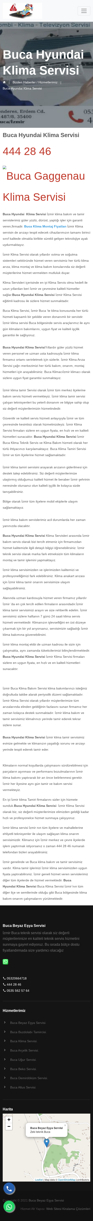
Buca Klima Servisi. (23, 1041)
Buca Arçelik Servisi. (24, 1050)
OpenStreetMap (66, 1179)
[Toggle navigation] (84, 10)
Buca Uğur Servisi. (23, 1059)
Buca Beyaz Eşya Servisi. (28, 1023)
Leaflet (39, 1179)
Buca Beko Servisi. (23, 1069)
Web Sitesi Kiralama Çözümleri (68, 1209)
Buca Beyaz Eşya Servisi (46, 1200)
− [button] (8, 1126)
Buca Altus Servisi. (23, 1087)
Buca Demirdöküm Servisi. (29, 1078)
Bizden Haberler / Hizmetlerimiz (35, 82)
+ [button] (8, 1119)
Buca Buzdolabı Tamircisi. (28, 1032)
